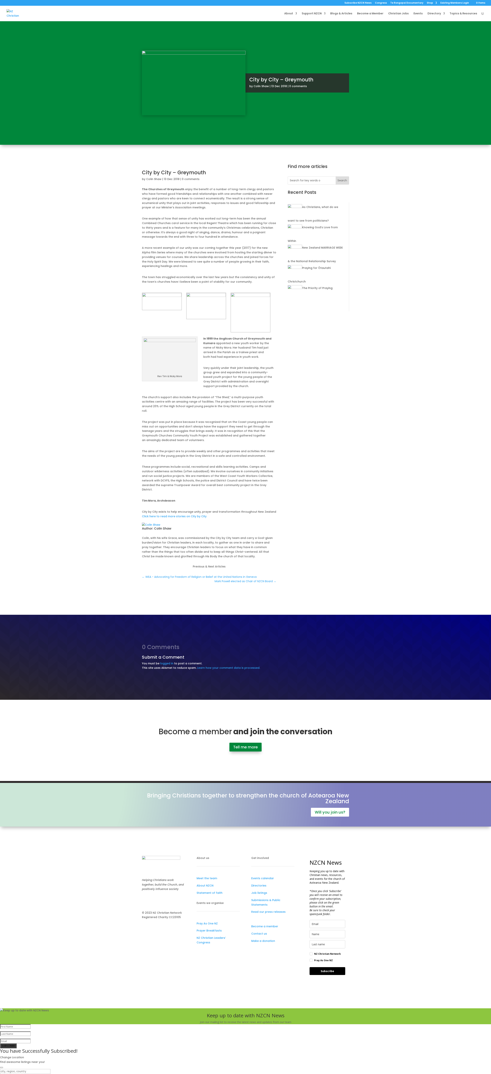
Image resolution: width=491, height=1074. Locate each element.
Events (418, 13)
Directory (434, 13)
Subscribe (327, 971)
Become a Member (370, 13)
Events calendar (262, 878)
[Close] (1, 1067)
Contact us (259, 934)
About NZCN (205, 885)
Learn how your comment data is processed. (228, 668)
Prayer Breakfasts (209, 930)
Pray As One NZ (207, 923)
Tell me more (245, 747)
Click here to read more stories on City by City (174, 516)
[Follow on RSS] (168, 900)
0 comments (298, 86)
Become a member (264, 926)
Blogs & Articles (341, 13)
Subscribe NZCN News (358, 3)
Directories (258, 885)
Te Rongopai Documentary (406, 3)
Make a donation (263, 941)
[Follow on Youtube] (160, 900)
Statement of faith (209, 893)
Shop (430, 3)
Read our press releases (268, 912)
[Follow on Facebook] (145, 900)
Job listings (259, 893)
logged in (166, 663)
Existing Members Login (454, 3)
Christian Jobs (398, 13)
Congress (381, 3)
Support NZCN (312, 13)
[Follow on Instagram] (153, 900)
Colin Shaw (261, 86)
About (288, 13)
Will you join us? (330, 812)
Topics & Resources (463, 13)
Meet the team (207, 878)
